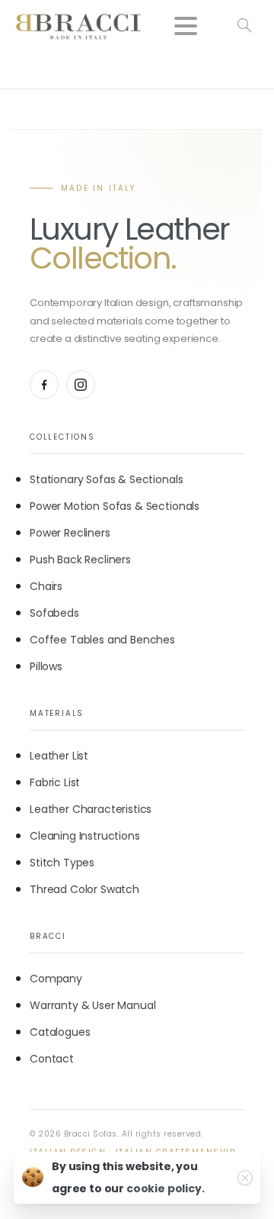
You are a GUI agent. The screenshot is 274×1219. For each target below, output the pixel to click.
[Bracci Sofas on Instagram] (80, 384)
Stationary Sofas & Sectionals (106, 479)
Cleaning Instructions (85, 835)
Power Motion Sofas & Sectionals (114, 506)
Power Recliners (70, 532)
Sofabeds (54, 613)
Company (56, 978)
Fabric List (55, 782)
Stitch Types (62, 862)
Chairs (46, 586)
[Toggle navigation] (185, 26)
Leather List (59, 755)
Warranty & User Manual (92, 1005)
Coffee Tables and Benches (102, 639)
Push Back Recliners (80, 559)
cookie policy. (165, 1188)
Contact (52, 1058)
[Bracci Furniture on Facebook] (44, 384)
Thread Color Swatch (84, 889)
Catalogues (60, 1032)
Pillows (46, 666)
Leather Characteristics (90, 809)
